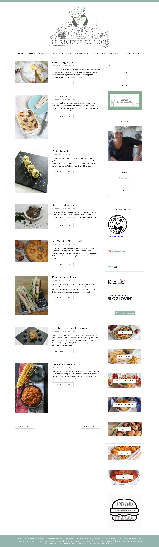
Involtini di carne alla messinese (71, 328)
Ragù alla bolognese (64, 364)
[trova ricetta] (125, 197)
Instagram (114, 53)
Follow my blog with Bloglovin (118, 295)
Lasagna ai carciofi (63, 96)
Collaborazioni (99, 53)
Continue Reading (63, 83)
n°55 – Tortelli (60, 151)
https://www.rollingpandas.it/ (118, 236)
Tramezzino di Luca (64, 277)
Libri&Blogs (66, 53)
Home (20, 53)
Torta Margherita (62, 62)
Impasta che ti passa (47, 53)
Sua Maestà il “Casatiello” (67, 241)
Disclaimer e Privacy (130, 53)
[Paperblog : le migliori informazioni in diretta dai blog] (125, 267)
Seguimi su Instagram (126, 313)
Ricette (30, 53)
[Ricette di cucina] (125, 251)
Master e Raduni (81, 53)
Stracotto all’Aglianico (65, 205)
